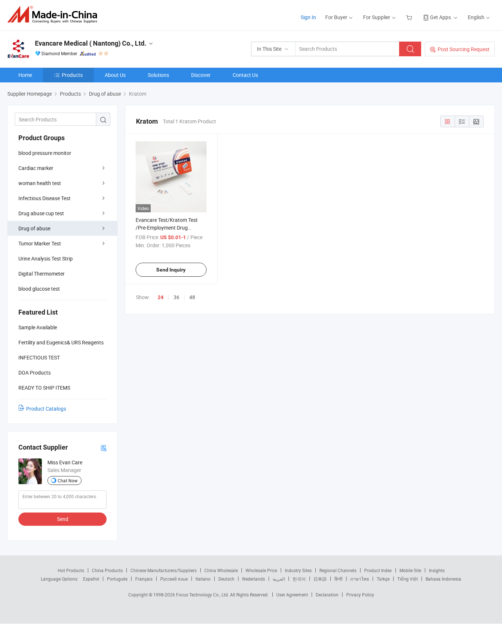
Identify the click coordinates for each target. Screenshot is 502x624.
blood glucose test (39, 288)
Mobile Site (410, 570)
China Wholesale (221, 570)
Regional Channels (337, 570)
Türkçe (383, 579)
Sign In (308, 17)
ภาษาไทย (359, 579)
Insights (437, 570)
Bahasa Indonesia (443, 579)
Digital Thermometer (41, 273)
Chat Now (68, 480)
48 (192, 297)
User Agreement (292, 595)
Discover (201, 74)
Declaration (327, 595)
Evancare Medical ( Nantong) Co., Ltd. (90, 43)
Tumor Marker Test (39, 243)
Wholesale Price (261, 570)
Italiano (203, 579)
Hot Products (71, 570)
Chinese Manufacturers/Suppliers (163, 570)
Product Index (378, 570)
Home (25, 74)
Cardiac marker (35, 167)
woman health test (39, 183)
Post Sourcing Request (464, 49)
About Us (115, 74)
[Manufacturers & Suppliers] (54, 14)
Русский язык (174, 579)
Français (144, 579)
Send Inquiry (171, 270)
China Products (107, 570)
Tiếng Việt (407, 579)
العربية (279, 579)
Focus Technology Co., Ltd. (203, 595)
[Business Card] (104, 448)
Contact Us (245, 74)
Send (62, 518)
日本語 (320, 579)
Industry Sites (298, 570)
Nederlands (253, 579)
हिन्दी (338, 579)
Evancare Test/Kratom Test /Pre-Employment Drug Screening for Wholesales (167, 227)
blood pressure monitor (44, 152)
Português (117, 579)
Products (72, 74)
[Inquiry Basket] (410, 17)
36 (176, 297)
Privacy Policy (360, 595)
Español (91, 579)
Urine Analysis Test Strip (45, 258)
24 (161, 297)
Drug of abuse (34, 228)
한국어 (299, 579)
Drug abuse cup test (41, 213)
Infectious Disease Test (44, 198)
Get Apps (440, 17)
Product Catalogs (46, 408)
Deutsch (226, 579)
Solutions (158, 74)
